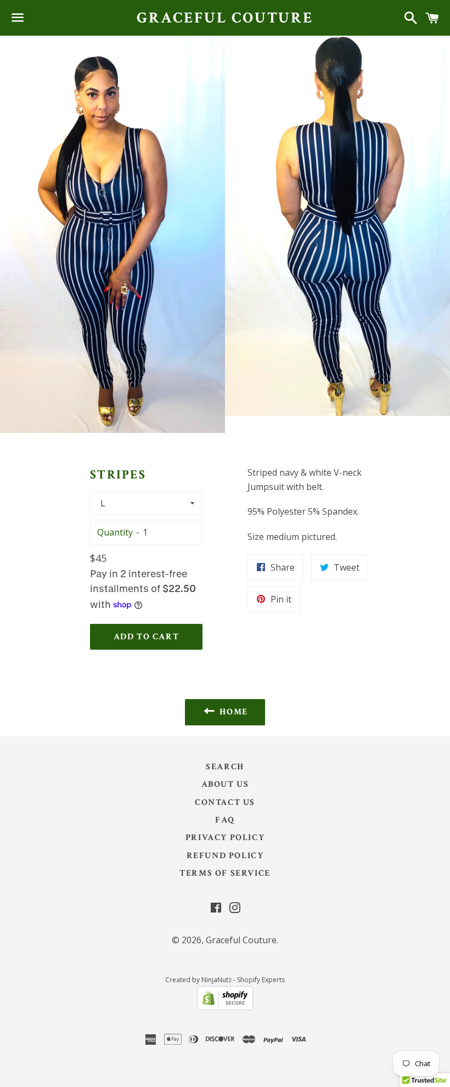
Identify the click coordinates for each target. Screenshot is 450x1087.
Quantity (115, 532)
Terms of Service (225, 873)
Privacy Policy (225, 837)
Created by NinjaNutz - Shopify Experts (225, 979)
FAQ (225, 820)
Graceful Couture (225, 18)
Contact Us (225, 802)
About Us (225, 784)
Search (225, 767)
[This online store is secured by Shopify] (225, 1007)
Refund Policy (225, 855)
